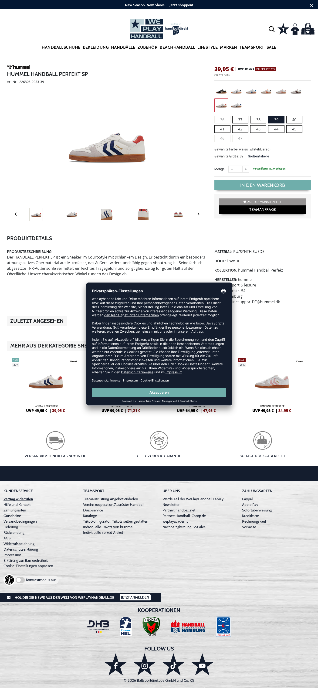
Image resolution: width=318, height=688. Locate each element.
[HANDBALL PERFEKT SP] (45, 384)
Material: (223, 251)
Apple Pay (250, 504)
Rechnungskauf (254, 521)
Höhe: (220, 261)
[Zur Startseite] (158, 29)
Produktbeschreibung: (29, 251)
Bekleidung (96, 47)
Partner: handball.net (178, 510)
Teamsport (252, 47)
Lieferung (10, 527)
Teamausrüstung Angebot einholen (110, 499)
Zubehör (147, 47)
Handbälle (123, 47)
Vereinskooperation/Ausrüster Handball (113, 504)
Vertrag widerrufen (18, 499)
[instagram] (144, 664)
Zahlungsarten (14, 510)
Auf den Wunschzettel (264, 202)
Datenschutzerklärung (20, 549)
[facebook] (115, 664)
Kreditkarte (250, 516)
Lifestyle (207, 47)
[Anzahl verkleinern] (231, 169)
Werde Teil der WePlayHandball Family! (193, 499)
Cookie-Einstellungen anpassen (28, 566)
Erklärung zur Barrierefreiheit (25, 560)
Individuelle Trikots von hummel (108, 527)
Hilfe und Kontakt (16, 504)
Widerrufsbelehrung (18, 544)
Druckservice (93, 510)
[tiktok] (173, 664)
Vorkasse (249, 527)
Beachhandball (177, 47)
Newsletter (170, 504)
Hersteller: (225, 279)
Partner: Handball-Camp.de (184, 516)
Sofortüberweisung (257, 510)
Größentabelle (258, 156)
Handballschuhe (61, 47)
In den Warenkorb (262, 185)
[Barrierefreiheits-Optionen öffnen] (9, 580)
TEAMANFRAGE (262, 209)
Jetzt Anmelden (135, 597)
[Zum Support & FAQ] (283, 28)
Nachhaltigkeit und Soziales (184, 527)
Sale (271, 47)
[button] (271, 29)
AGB (7, 538)
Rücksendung (13, 532)
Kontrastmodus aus (41, 580)
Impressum (12, 555)
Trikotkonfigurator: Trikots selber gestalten (115, 521)
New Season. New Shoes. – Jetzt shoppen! (159, 5)
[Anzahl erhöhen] (245, 169)
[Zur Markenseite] (18, 67)
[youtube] (202, 664)
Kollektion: (225, 270)
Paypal (247, 499)
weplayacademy (175, 521)
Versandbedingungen (20, 521)
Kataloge (90, 516)
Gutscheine (12, 516)
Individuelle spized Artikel (103, 532)
